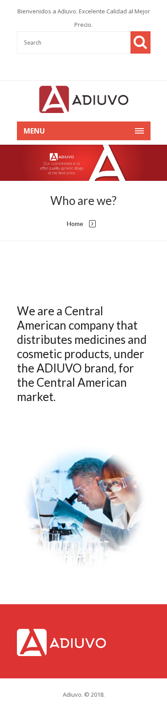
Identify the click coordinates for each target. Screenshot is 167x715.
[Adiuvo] (84, 99)
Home (75, 223)
